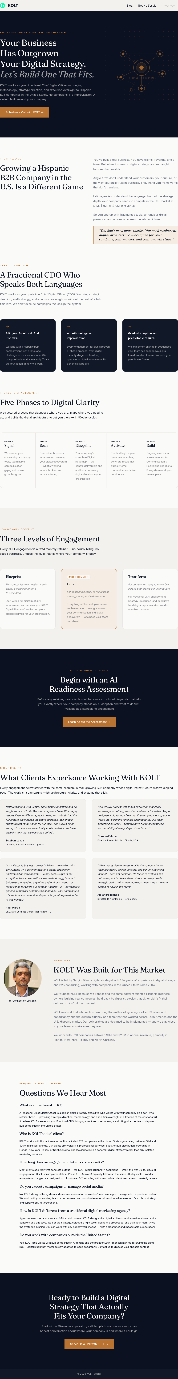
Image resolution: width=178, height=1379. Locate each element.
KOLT (13, 5)
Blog (130, 5)
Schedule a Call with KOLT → (25, 112)
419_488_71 (169, 5)
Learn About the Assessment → (89, 722)
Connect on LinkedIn (25, 1000)
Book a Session (148, 5)
